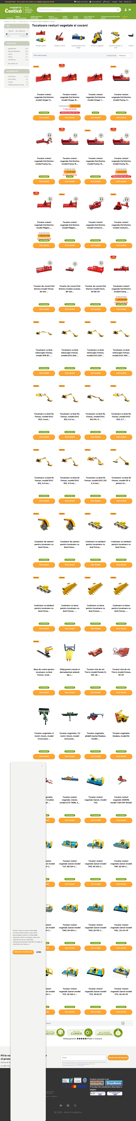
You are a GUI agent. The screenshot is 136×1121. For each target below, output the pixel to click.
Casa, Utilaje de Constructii (89, 17)
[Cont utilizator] (125, 10)
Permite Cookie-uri (23, 952)
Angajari (114, 2)
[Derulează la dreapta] (131, 39)
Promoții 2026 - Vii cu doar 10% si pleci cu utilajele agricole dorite (29, 1)
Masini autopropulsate (21, 17)
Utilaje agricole (23, 21)
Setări (38, 952)
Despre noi (127, 2)
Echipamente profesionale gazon (110, 17)
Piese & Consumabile (53, 17)
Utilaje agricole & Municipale (36, 17)
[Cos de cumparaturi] (129, 10)
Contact (107, 2)
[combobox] (125, 55)
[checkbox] (6, 48)
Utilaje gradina (65, 17)
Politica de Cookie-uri (22, 944)
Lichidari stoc (125, 17)
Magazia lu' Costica (10, 21)
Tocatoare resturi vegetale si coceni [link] (43, 21)
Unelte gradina (76, 17)
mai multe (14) (12, 63)
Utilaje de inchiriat (82, 2)
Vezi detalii (44, 118)
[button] (17, 26)
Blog (120, 2)
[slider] (6, 34)
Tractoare (9, 18)
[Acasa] (20, 10)
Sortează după (111, 55)
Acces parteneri (96, 2)
